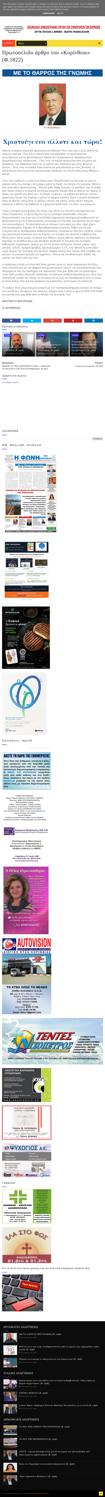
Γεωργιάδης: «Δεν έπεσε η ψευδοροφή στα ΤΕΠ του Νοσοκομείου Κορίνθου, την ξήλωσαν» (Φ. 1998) (85, 346)
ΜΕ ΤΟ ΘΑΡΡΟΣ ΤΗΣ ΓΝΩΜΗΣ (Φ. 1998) (15, 349)
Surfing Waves (44, 748)
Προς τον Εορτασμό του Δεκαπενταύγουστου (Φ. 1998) (47, 1464)
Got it (60, 13)
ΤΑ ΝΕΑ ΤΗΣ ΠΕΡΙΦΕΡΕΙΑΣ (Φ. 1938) (38, 1439)
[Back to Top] (101, 1494)
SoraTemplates (17, 1494)
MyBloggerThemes (43, 1494)
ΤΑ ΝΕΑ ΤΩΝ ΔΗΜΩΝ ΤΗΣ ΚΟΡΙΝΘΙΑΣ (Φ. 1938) (44, 1426)
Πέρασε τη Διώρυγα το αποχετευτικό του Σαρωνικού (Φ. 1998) (49, 347)
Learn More (48, 13)
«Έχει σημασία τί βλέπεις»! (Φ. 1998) (38, 1476)
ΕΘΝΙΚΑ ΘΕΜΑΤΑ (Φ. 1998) (33, 1393)
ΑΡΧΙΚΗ (8, 43)
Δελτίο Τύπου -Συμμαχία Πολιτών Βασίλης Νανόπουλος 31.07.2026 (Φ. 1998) (58, 1405)
